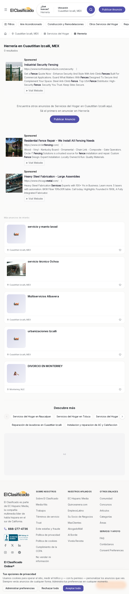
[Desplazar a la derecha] (122, 416)
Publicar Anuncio (112, 9)
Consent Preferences (112, 550)
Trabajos (41, 510)
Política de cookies (46, 540)
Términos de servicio (47, 516)
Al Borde (72, 534)
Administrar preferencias (20, 588)
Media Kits (41, 504)
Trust (38, 522)
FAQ (102, 538)
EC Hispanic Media (78, 498)
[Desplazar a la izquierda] (6, 416)
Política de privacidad (48, 534)
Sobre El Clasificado (47, 498)
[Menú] (5, 9)
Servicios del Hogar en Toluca (73, 416)
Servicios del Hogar (58, 33)
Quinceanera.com (77, 504)
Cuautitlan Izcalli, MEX (27, 33)
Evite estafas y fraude (48, 528)
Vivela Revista (75, 540)
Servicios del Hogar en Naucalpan (32, 416)
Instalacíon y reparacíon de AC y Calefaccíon (92, 424)
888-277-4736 (18, 529)
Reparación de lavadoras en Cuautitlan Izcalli (37, 424)
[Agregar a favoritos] (120, 250)
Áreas (103, 522)
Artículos (104, 510)
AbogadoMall (75, 528)
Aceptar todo (73, 588)
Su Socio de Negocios (80, 516)
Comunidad (106, 498)
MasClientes (74, 522)
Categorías (106, 516)
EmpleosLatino (76, 510)
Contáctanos (107, 544)
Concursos (106, 504)
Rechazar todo (50, 588)
